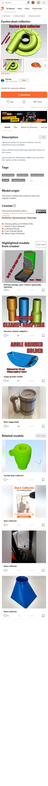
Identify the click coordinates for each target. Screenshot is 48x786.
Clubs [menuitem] (27, 8)
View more (41, 244)
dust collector (10, 521)
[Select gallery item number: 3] (24, 281)
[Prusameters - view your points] (32, 2)
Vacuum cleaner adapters (16, 331)
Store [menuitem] (20, 8)
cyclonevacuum (18, 180)
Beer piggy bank (11, 422)
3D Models (6, 16)
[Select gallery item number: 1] (20, 281)
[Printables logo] (2, 9)
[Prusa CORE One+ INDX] (24, 117)
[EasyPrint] (28, 3)
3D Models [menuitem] (10, 8)
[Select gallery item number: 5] (27, 281)
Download (25, 95)
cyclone (5, 180)
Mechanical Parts (35, 16)
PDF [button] (43, 137)
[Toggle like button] (5, 290)
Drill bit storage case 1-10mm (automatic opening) (22, 286)
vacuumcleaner (37, 175)
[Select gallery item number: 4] (26, 371)
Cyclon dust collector (14, 475)
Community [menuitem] (37, 8)
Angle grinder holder (13, 377)
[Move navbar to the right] (45, 8)
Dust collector (10, 566)
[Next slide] (45, 65)
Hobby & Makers (20, 16)
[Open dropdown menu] (44, 21)
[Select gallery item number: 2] (22, 281)
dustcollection (8, 175)
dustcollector (22, 175)
